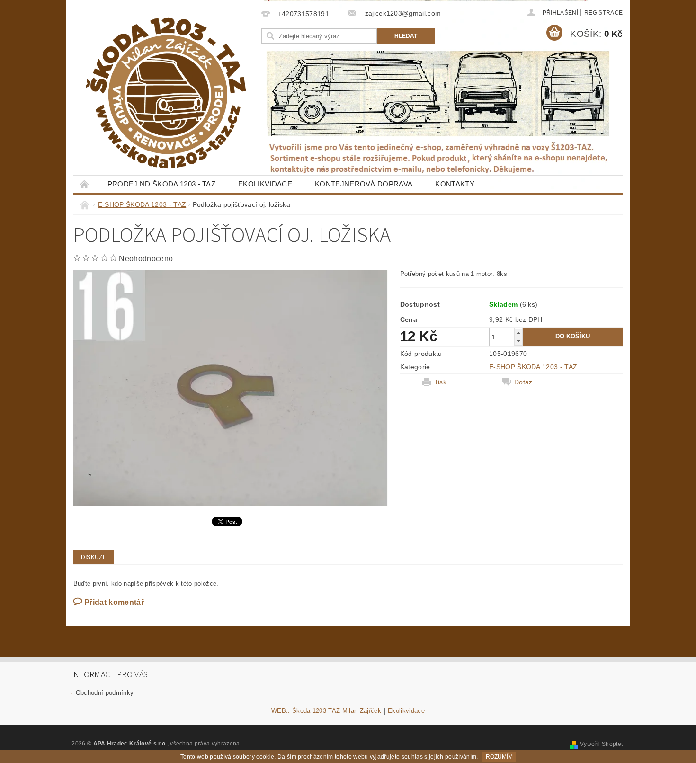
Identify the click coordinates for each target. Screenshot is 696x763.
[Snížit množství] (518, 341)
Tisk (440, 382)
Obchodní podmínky (105, 692)
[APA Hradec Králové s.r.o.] (165, 92)
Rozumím (499, 757)
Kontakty (454, 184)
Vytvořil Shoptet (601, 744)
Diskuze (94, 557)
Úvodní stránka (84, 184)
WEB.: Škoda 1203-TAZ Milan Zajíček (326, 711)
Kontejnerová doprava (363, 184)
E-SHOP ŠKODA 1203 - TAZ (533, 367)
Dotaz (523, 382)
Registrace (603, 12)
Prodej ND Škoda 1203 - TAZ (161, 184)
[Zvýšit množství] (518, 332)
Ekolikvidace (265, 184)
